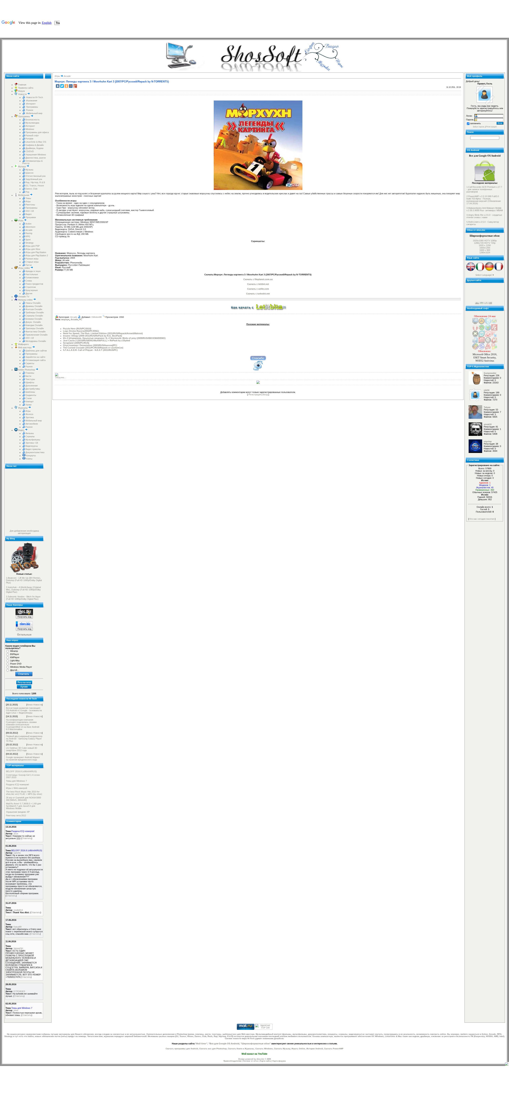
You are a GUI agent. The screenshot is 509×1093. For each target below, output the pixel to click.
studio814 (18, 910)
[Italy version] (480, 270)
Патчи (28, 265)
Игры (28, 201)
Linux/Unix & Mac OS (35, 142)
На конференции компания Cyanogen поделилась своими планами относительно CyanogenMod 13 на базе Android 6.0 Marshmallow (22, 724)
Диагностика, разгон (35, 158)
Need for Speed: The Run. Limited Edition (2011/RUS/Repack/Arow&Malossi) (103, 333)
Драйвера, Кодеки (34, 148)
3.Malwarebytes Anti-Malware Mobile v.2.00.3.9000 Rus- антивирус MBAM (484, 209)
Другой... (14, 670)
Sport (28, 239)
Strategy (29, 243)
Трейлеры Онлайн (34, 312)
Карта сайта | (266, 1061)
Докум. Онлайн (33, 322)
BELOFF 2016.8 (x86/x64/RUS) (21, 771)
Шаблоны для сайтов (36, 350)
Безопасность (32, 119)
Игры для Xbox (32, 249)
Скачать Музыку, (282, 1049)
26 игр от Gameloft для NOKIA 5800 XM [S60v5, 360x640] (23, 798)
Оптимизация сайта (35, 360)
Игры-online (24, 268)
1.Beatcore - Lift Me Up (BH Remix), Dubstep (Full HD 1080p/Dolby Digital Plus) (24, 580)
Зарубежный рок (33, 179)
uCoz (256, 1061)
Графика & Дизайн (34, 145)
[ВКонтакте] (57, 86)
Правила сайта (25, 88)
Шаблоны (30, 392)
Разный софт (32, 135)
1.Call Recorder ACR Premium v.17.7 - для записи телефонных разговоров (484, 189)
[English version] (470, 270)
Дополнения (31, 385)
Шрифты (29, 382)
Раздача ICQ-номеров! (17, 784)
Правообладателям (232, 1061)
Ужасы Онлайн (33, 303)
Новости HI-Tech (34, 97)
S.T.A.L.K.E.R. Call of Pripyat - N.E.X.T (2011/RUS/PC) (90, 350)
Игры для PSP (32, 246)
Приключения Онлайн (36, 335)
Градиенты (30, 395)
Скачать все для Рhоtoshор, (213, 1049)
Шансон (29, 173)
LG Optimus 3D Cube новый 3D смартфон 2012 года (21, 749)
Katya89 (17, 927)
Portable (29, 138)
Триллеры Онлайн (34, 328)
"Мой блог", (201, 1043)
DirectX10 (479, 293)
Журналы (22, 408)
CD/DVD (29, 151)
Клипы (28, 459)
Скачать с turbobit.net (258, 293)
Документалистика (34, 452)
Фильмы (29, 433)
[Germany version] (489, 270)
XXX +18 (29, 211)
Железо (29, 414)
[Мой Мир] (71, 86)
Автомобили (31, 424)
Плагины (29, 373)
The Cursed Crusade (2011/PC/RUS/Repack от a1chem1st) (93, 347)
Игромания (31, 100)
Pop (27, 192)
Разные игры (31, 258)
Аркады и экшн (33, 271)
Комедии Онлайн (34, 325)
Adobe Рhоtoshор (26, 370)
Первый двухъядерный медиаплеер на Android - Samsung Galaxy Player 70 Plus (24, 738)
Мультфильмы (32, 439)
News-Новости (34, 704)
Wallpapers (23, 344)
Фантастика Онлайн (35, 331)
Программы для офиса (37, 132)
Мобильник (23, 195)
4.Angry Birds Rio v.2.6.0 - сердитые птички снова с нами (484, 216)
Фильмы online (25, 300)
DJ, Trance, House (34, 185)
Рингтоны (30, 204)
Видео (28, 214)
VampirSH (18, 948)
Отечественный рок (35, 176)
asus (16, 833)
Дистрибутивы (32, 389)
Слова (28, 281)
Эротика (29, 417)
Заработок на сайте (35, 357)
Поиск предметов (34, 284)
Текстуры (30, 379)
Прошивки (30, 217)
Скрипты (29, 363)
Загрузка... (60, 377)
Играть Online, (298, 1049)
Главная (21, 84)
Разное (29, 110)
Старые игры (32, 262)
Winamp (14, 651)
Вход (265, 394)
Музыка (21, 166)
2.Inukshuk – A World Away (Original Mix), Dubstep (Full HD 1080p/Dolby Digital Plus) (23, 589)
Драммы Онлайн (33, 306)
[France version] (498, 270)
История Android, (314, 1049)
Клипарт (29, 401)
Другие (28, 293)
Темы (28, 198)
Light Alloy (15, 660)
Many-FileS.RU (482, 290)
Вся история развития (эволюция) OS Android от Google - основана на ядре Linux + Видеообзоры (24, 710)
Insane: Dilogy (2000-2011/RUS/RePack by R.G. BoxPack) (92, 336)
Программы (31, 107)
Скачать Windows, (264, 1049)
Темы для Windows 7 (16, 781)
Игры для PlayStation (35, 252)
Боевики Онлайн (33, 319)
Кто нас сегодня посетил (481, 519)
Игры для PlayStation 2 (36, 255)
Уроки (28, 404)
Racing (28, 233)
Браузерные (31, 290)
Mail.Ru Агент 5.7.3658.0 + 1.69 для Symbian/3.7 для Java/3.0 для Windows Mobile (23, 806)
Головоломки (32, 277)
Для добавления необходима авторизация (24, 532)
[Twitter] (62, 86)
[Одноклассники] (66, 86)
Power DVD (15, 664)
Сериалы (30, 436)
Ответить (26, 838)
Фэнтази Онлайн (33, 309)
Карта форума (279, 1061)
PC (80, 319)
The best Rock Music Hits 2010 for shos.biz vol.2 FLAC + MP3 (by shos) (24, 792)
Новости (22, 94)
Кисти (28, 376)
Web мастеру (24, 347)
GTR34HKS (19, 991)
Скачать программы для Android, (182, 1049)
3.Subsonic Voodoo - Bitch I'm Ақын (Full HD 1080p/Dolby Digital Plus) (23, 597)
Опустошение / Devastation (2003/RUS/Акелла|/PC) (90, 345)
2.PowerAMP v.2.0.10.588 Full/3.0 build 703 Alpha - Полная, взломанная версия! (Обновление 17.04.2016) (483, 200)
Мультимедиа (32, 123)
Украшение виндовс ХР (18, 812)
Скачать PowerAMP (333, 1049)
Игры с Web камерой (16, 788)
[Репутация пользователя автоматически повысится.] (258, 358)
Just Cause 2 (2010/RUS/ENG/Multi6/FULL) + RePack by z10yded (96, 340)
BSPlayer (14, 654)
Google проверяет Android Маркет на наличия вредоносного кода (23, 758)
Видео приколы (33, 449)
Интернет (30, 104)
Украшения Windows (35, 154)
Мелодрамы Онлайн (35, 341)
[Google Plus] (75, 86)
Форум (21, 91)
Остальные (24, 634)
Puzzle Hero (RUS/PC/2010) (77, 328)
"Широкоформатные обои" (256, 1043)
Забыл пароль (479, 127)
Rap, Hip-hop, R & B (35, 182)
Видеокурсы (31, 446)
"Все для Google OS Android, (224, 1043)
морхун (65, 319)
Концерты (30, 455)
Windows (29, 129)
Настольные (31, 274)
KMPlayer (14, 657)
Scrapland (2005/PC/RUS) (76, 343)
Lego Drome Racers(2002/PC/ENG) (81, 331)
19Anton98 (96, 317)
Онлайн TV (23, 296)
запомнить (475, 123)
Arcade (28, 230)
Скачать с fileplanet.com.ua (258, 279)
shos (16, 1010)
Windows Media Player (21, 667)
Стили (28, 398)
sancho (17, 853)
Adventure (30, 227)
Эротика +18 (31, 443)
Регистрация (254, 394)
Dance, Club (31, 189)
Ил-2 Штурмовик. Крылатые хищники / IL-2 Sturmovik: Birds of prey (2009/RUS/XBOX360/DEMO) (114, 338)
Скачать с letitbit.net (258, 284)
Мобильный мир (33, 113)
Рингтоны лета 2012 (16, 815)
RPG (27, 236)
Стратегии (30, 287)
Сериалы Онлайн (34, 315)
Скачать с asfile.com (258, 289)
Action (28, 223)
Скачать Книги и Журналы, (241, 1049)
